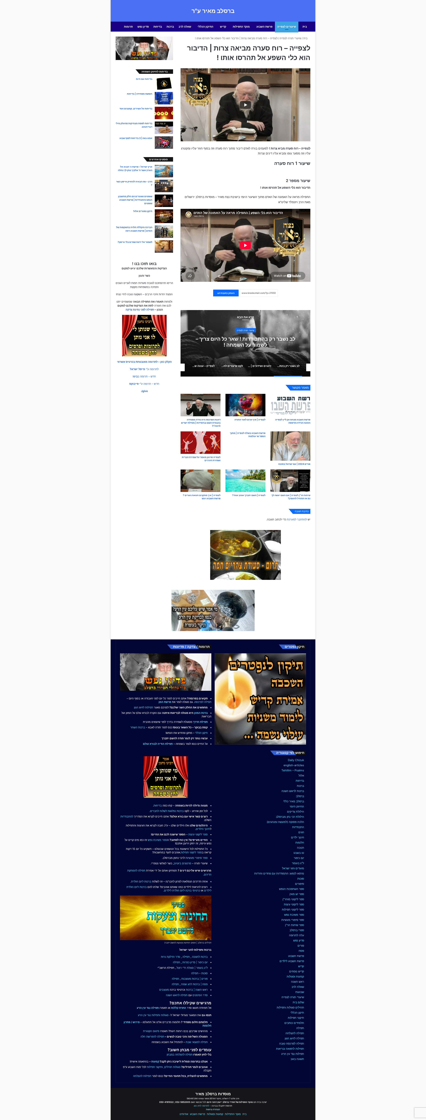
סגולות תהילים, (172, 1067)
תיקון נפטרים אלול (142, 211)
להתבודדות (126, 816)
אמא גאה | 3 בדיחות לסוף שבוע (135, 138)
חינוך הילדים (203, 829)
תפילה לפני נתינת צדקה (140, 309)
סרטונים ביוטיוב (182, 863)
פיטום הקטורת (151, 1031)
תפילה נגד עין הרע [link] (148, 1007)
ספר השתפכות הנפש (291, 889)
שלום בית (298, 1002)
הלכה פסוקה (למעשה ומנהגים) (285, 822)
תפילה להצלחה (295, 1033)
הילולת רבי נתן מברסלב (290, 816)
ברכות (170, 26)
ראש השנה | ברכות (197, 989)
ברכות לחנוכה (200, 956)
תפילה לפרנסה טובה (291, 1043)
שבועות (299, 992)
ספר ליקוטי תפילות (293, 909)
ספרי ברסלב (297, 930)
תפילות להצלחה (142, 1076)
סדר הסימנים (200, 995)
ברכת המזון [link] (201, 713)
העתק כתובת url (225, 293)
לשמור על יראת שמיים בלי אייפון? (135, 242)
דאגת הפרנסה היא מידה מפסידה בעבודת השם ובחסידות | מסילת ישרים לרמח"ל (200, 422)
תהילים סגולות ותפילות (290, 1007)
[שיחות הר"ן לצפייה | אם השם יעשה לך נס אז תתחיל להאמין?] (290, 480)
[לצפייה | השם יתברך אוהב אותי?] (245, 480)
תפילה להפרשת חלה (152, 1036)
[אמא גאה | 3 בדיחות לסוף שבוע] (164, 142)
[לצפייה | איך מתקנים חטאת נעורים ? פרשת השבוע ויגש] (200, 480)
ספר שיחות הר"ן (294, 925)
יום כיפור (299, 858)
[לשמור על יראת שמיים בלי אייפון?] (164, 246)
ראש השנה (297, 981)
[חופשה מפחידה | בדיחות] (164, 98)
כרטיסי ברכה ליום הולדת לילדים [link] (182, 890)
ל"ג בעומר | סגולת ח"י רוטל (192, 967)
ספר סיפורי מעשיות (292, 920)
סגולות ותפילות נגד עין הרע (153, 1015)
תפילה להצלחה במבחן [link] (180, 1054)
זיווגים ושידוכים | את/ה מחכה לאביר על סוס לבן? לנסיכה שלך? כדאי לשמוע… (245, 342)
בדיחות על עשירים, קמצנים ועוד (135, 108)
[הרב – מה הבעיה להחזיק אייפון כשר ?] (164, 186)
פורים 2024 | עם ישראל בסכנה (294, 463)
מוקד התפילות (241, 26)
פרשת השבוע (264, 26)
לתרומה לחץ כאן (201, 1105)
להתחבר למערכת (297, 519)
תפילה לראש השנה (177, 995)
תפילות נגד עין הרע (292, 1053)
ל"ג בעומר (298, 863)
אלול (301, 775)
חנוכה (300, 847)
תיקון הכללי (297, 1012)
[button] (144, 361)
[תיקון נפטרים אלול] (164, 216)
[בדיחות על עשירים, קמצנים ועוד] (164, 113)
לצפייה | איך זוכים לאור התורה (249, 419)
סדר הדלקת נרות (170, 956)
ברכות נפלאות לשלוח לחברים (167, 811)
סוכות (300, 878)
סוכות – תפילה (199, 973)
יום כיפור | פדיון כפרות (195, 962)
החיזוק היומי (297, 806)
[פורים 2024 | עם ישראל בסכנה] (290, 446)
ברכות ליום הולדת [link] (141, 881)
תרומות (128, 26)
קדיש (223, 26)
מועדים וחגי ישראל (293, 868)
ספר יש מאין (297, 894)
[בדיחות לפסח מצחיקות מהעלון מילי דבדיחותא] (164, 128)
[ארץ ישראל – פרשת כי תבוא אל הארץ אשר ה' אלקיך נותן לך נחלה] (164, 171)
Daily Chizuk (296, 760)
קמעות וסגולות (295, 976)
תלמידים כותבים (294, 1023)
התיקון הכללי (205, 26)
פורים (301, 945)
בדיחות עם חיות (144, 78)
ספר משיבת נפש (294, 914)
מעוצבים (164, 989)
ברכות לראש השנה (293, 791)
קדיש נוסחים (296, 971)
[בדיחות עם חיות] (164, 83)
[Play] (245, 105)
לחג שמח (186, 984)
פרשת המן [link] (165, 702)
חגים (301, 832)
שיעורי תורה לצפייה (290, 38)
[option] (245, 343)
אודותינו (184, 1114)
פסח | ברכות (200, 984)
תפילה (300, 1028)
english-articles (294, 765)
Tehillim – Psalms (292, 770)
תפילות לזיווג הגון (143, 707)
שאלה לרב (185, 26)
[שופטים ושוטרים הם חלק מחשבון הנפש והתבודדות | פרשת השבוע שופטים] (164, 201)
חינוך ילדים (297, 837)
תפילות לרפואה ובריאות (290, 1048)
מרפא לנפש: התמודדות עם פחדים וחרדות (279, 873)
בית (305, 26)
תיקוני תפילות (296, 1017)
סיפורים (299, 883)
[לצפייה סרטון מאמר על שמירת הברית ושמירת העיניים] (200, 442)
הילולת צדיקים (295, 811)
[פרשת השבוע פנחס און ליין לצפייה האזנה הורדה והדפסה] (290, 405)
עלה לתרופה (296, 935)
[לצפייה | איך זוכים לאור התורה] (245, 405)
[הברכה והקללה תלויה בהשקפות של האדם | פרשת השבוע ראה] (164, 231)
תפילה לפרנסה (202, 702)
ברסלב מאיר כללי (293, 801)
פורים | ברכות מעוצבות (194, 978)
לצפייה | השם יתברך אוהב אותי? (248, 495)
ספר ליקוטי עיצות (294, 904)
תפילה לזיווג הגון (294, 1038)
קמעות (155, 1061)
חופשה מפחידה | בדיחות (139, 93)
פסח (301, 950)
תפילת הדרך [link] (200, 722)
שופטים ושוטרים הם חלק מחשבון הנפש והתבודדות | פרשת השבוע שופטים (135, 200)
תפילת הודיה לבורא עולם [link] (158, 743)
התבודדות (298, 827)
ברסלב (300, 796)
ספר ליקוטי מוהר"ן (293, 899)
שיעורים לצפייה (286, 26)
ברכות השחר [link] (137, 727)
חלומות (299, 842)
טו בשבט (299, 853)
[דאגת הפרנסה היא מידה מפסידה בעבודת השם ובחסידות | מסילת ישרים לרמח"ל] (200, 405)
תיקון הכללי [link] (201, 732)
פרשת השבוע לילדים (292, 961)
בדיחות (157, 26)
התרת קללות (178, 1007)
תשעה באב (297, 1059)
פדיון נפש (143, 26)
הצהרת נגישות (213, 1109)
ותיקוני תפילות (155, 1067)
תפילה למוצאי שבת (197, 1042)
